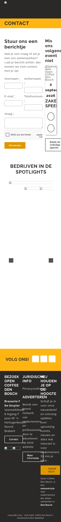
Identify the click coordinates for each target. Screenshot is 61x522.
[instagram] (43, 358)
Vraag (9, 113)
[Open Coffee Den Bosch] (8, 2)
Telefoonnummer (36, 98)
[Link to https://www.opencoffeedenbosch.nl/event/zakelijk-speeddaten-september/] (50, 116)
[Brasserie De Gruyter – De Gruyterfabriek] (16, 448)
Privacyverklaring (34, 388)
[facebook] (35, 358)
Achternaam (32, 81)
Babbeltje (39, 518)
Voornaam (12, 78)
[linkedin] (52, 358)
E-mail (9, 96)
